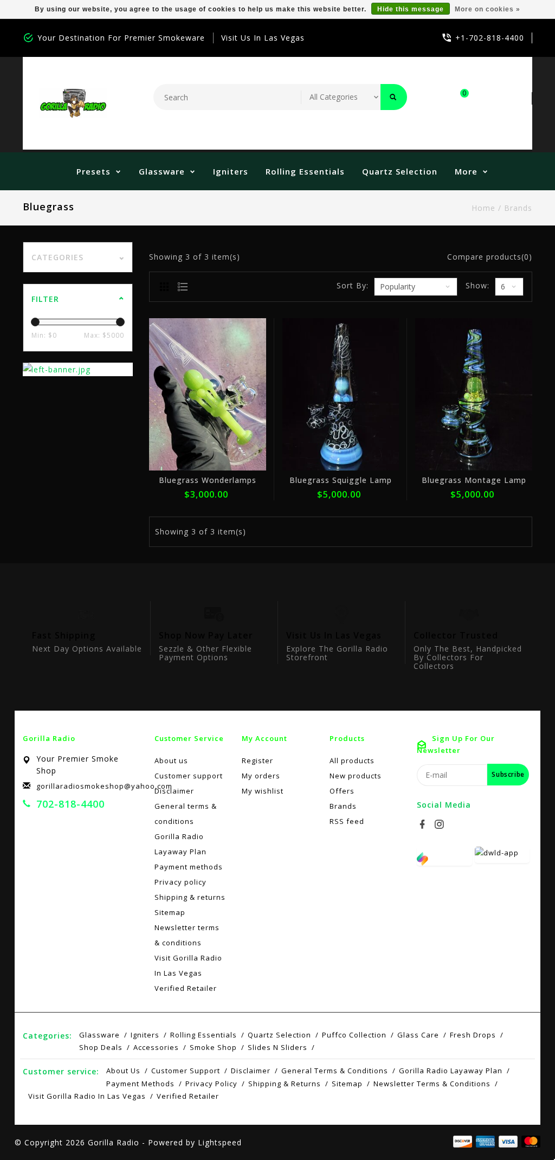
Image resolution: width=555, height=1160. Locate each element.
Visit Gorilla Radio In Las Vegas (188, 965)
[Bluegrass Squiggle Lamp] (340, 394)
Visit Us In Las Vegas (263, 38)
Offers (342, 791)
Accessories (156, 1047)
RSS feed (347, 821)
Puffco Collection (354, 1035)
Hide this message (410, 9)
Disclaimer (174, 791)
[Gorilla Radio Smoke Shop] (73, 103)
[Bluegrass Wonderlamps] (207, 394)
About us (171, 760)
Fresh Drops (473, 1035)
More (466, 171)
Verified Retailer (185, 988)
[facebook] (424, 824)
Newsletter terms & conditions (187, 935)
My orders (261, 776)
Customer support (188, 776)
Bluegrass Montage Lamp (474, 480)
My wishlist (262, 791)
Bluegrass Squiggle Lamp (340, 480)
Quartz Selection (399, 171)
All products (352, 760)
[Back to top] (522, 1127)
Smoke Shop (213, 1047)
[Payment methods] (529, 1142)
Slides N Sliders (277, 1047)
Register (257, 760)
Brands (518, 208)
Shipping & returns (189, 897)
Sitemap (169, 912)
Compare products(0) (489, 257)
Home (483, 208)
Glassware (162, 171)
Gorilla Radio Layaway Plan (180, 844)
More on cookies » (487, 9)
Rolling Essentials (305, 171)
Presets (93, 171)
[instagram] (441, 824)
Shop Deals (100, 1047)
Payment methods (188, 867)
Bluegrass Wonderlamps (207, 480)
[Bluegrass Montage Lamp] (473, 394)
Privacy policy (180, 882)
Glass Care (418, 1035)
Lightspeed (220, 1142)
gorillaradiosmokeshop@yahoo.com (104, 786)
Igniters (230, 171)
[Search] (393, 97)
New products (356, 776)
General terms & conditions (185, 813)
